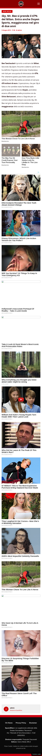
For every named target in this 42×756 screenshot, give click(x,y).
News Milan (7, 11)
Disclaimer (33, 723)
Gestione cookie (36, 754)
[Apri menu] (38, 4)
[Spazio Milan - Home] (21, 3)
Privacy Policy (21, 723)
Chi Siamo (9, 723)
